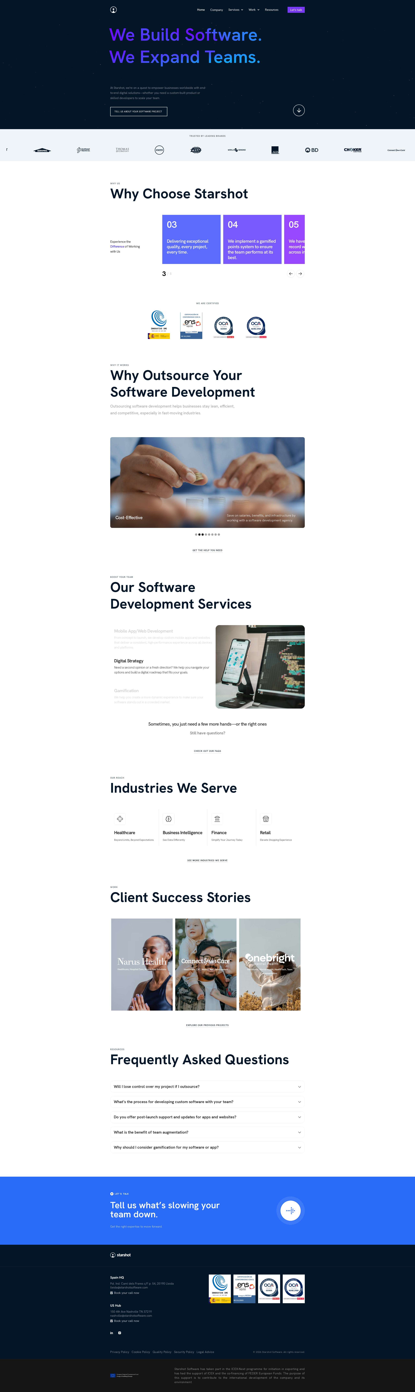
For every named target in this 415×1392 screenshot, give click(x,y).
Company (216, 10)
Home (201, 10)
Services (233, 10)
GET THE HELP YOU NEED (207, 550)
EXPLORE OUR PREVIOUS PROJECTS (207, 1025)
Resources (271, 10)
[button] (235, 9)
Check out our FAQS (207, 751)
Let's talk (296, 10)
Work (252, 10)
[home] (113, 9)
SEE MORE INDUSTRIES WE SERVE (207, 860)
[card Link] (142, 965)
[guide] (290, 1210)
